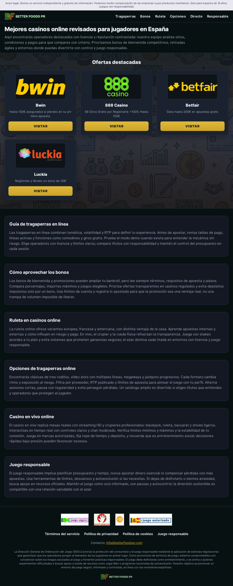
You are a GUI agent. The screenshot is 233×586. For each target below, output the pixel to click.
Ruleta (160, 16)
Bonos (145, 16)
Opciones (178, 16)
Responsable (217, 16)
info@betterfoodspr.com (124, 543)
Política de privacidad (101, 534)
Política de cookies (138, 534)
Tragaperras (125, 16)
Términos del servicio (62, 534)
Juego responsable (172, 534)
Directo (196, 16)
